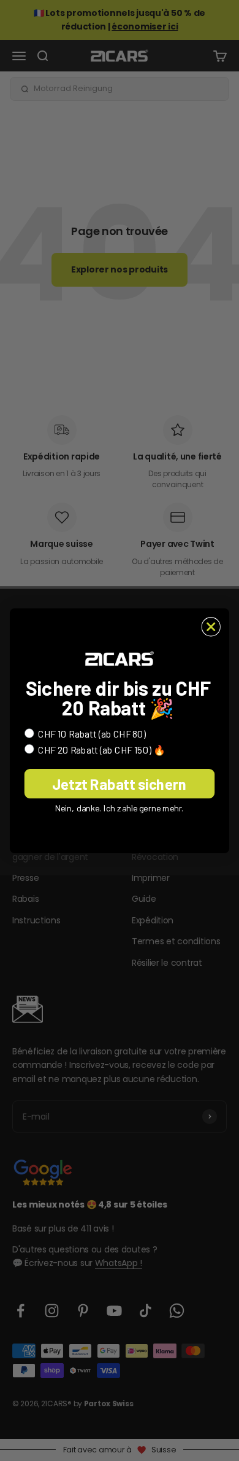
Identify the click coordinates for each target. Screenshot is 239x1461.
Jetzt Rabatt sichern (119, 783)
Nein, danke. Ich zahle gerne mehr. (119, 808)
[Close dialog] (210, 626)
